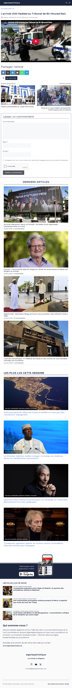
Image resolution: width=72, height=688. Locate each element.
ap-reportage (11, 78)
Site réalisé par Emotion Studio (58, 684)
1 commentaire (18, 274)
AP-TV (11, 9)
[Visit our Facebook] (31, 664)
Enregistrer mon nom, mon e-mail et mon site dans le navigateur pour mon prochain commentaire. (36, 160)
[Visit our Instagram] (36, 664)
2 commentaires (18, 229)
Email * (6, 151)
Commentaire (8, 121)
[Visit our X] (40, 664)
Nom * (5, 142)
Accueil (4, 9)
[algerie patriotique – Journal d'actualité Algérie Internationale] (12, 3)
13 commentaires (19, 318)
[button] (66, 3)
